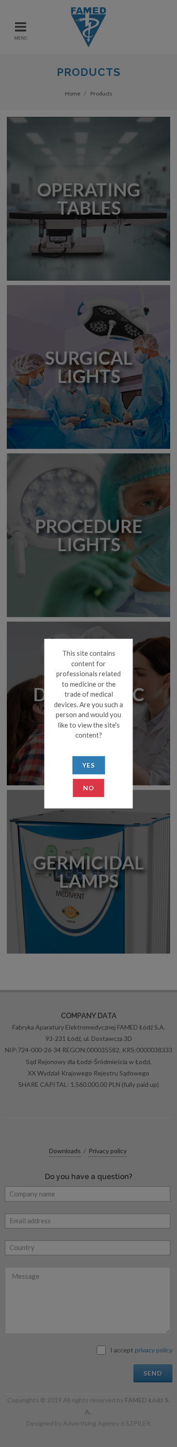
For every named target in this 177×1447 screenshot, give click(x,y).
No (88, 787)
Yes (88, 765)
